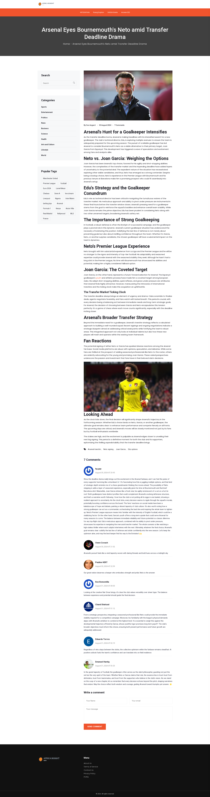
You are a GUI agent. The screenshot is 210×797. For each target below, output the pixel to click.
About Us (88, 763)
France (45, 219)
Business (45, 128)
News (43, 123)
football (63, 183)
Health (43, 139)
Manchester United (50, 178)
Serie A (57, 193)
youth (98, 278)
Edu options (133, 449)
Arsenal (60, 203)
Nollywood (61, 214)
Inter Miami (70, 198)
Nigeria (58, 198)
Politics (44, 118)
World (43, 155)
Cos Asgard (91, 125)
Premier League (49, 183)
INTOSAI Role (85, 12)
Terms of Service (91, 766)
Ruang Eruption (98, 12)
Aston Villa (70, 208)
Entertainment (47, 112)
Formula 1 (47, 208)
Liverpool (46, 198)
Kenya (58, 208)
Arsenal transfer (94, 449)
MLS (72, 214)
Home (66, 44)
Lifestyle (44, 150)
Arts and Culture (47, 144)
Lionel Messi (60, 188)
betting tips (47, 203)
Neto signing (108, 449)
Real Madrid (47, 214)
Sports (44, 107)
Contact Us (88, 770)
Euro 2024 (47, 188)
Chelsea (46, 193)
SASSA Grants (113, 12)
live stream (69, 193)
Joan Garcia (121, 449)
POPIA (86, 777)
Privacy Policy (89, 773)
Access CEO (125, 12)
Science (44, 134)
